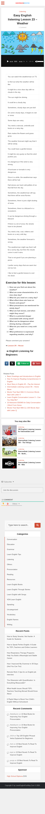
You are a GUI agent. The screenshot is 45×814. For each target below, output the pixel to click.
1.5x (30, 61)
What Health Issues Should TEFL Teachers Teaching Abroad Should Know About (22, 691)
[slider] (40, 61)
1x (26, 61)
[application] (22, 61)
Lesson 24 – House (16, 346)
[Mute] (36, 61)
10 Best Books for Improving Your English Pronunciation (22, 716)
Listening (22, 11)
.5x (24, 61)
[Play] (8, 61)
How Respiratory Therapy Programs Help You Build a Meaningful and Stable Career (22, 655)
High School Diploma (15, 776)
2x (32, 61)
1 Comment (22, 27)
